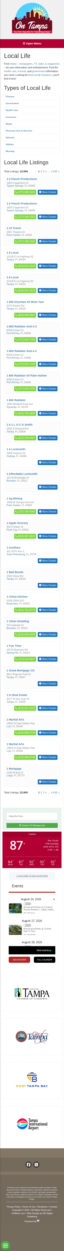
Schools (10, 137)
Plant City (12, 529)
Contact (53, 1206)
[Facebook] (28, 1164)
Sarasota (11, 407)
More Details (49, 192)
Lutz (9, 726)
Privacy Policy (13, 1206)
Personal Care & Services (19, 130)
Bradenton (12, 603)
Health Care (12, 110)
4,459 (54, 171)
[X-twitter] (36, 1164)
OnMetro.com (18, 1213)
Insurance (11, 117)
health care (10, 71)
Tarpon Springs (15, 185)
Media (9, 124)
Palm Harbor (13, 235)
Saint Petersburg (16, 554)
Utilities (10, 144)
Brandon (11, 480)
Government (12, 103)
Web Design (33, 1213)
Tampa (10, 259)
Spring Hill (12, 652)
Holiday (11, 456)
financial (33, 75)
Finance (10, 96)
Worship (10, 151)
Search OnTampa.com (33, 825)
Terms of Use (28, 1206)
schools (22, 71)
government (38, 71)
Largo (10, 775)
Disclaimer (42, 1206)
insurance (46, 75)
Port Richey (13, 333)
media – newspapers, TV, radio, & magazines (34, 63)
